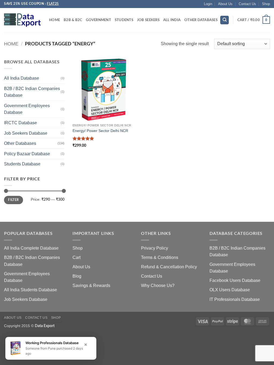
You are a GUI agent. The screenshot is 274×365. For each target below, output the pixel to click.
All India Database (21, 78)
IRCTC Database (20, 123)
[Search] (224, 20)
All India (172, 20)
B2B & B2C (73, 20)
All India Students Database (30, 290)
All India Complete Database (31, 248)
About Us (225, 4)
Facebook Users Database (235, 280)
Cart (77, 257)
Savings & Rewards (91, 285)
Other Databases (201, 20)
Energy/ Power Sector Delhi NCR (100, 131)
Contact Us (247, 4)
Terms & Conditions (159, 257)
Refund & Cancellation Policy (169, 267)
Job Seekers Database (25, 133)
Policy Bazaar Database (27, 154)
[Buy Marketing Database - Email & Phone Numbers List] (22, 20)
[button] (208, 4)
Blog (77, 276)
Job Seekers (148, 20)
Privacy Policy (154, 248)
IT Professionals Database (235, 299)
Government (98, 20)
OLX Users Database (230, 290)
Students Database (22, 164)
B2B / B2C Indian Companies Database (32, 92)
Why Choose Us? (157, 285)
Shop (266, 4)
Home (54, 20)
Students (124, 20)
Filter (13, 199)
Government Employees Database (27, 109)
